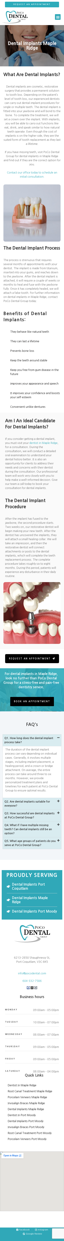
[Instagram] (32, 987)
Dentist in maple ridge (22, 1085)
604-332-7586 (32, 980)
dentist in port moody (22, 1115)
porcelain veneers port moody (27, 1139)
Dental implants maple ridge (26, 1109)
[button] (58, 17)
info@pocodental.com (32, 973)
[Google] (35, 987)
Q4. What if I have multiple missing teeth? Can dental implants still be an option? (28, 829)
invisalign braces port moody (26, 1127)
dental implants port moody (25, 1121)
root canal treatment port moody (30, 1133)
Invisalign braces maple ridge (26, 1103)
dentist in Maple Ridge (43, 443)
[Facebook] (28, 987)
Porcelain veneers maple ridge (27, 1097)
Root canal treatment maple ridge (30, 1091)
